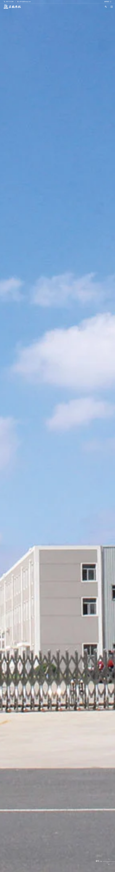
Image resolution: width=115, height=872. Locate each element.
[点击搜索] (106, 7)
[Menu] (112, 7)
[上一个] (109, 859)
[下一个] (109, 864)
